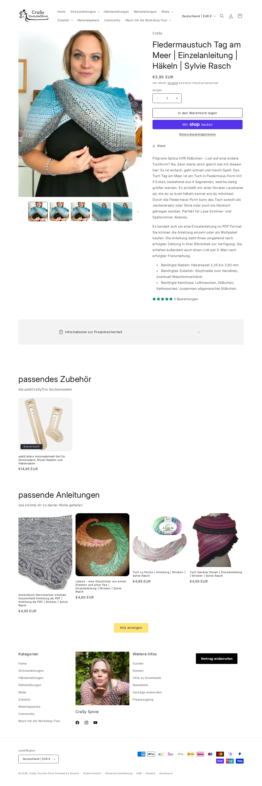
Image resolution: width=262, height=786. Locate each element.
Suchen (138, 663)
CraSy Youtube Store (41, 773)
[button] (84, 11)
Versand (172, 82)
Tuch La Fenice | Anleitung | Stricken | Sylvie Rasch (159, 573)
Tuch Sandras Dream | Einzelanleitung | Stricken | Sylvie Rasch (216, 573)
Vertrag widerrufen (217, 659)
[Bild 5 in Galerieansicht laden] (122, 211)
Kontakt (138, 670)
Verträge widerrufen (147, 692)
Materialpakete (29, 706)
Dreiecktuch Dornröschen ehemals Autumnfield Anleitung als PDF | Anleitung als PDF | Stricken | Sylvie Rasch (43, 600)
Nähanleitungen (29, 685)
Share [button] (161, 145)
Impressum (166, 773)
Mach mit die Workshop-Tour (39, 721)
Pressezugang (143, 699)
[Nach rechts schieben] (137, 211)
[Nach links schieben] (22, 211)
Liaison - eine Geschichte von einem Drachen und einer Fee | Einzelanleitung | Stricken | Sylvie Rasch (101, 586)
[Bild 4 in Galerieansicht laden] (101, 211)
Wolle (22, 692)
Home (22, 663)
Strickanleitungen (31, 670)
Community (26, 713)
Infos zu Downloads (147, 677)
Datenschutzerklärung (118, 773)
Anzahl (156, 90)
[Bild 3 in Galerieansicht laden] (80, 211)
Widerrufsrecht (92, 773)
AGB (138, 773)
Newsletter (140, 685)
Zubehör (24, 699)
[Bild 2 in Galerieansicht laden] (59, 211)
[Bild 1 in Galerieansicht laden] (37, 211)
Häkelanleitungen (31, 677)
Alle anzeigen (131, 628)
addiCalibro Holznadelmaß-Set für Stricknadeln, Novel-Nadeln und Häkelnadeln (41, 460)
